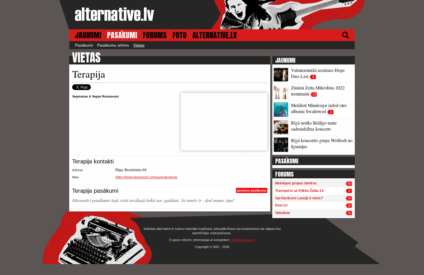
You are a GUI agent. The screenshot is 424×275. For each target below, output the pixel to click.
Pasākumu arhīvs (113, 45)
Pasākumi (84, 45)
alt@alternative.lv (243, 240)
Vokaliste (282, 213)
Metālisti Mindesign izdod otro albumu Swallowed (319, 108)
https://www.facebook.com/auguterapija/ (146, 177)
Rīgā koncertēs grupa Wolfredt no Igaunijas (321, 143)
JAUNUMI (88, 35)
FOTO (179, 35)
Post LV (281, 205)
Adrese (77, 170)
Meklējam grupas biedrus (296, 183)
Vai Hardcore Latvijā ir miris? (299, 198)
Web (75, 177)
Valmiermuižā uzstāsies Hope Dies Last (318, 73)
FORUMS (155, 35)
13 (314, 94)
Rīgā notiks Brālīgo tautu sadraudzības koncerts (314, 126)
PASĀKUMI (122, 35)
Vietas (139, 45)
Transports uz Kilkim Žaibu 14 (299, 191)
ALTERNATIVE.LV (214, 35)
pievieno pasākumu (252, 190)
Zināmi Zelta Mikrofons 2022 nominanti (318, 91)
